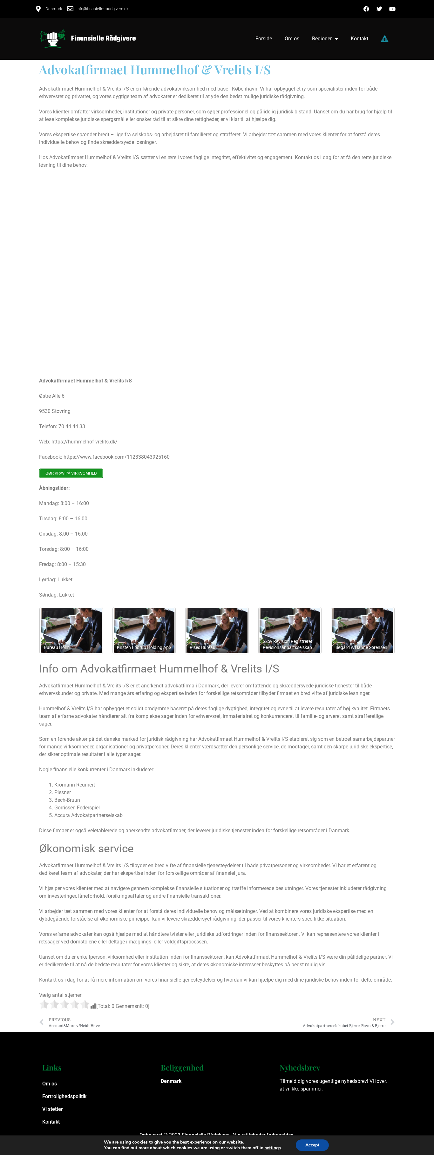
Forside (263, 39)
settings (273, 1148)
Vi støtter (52, 1109)
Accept (312, 1145)
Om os (292, 39)
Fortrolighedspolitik (64, 1096)
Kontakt (359, 39)
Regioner (322, 39)
